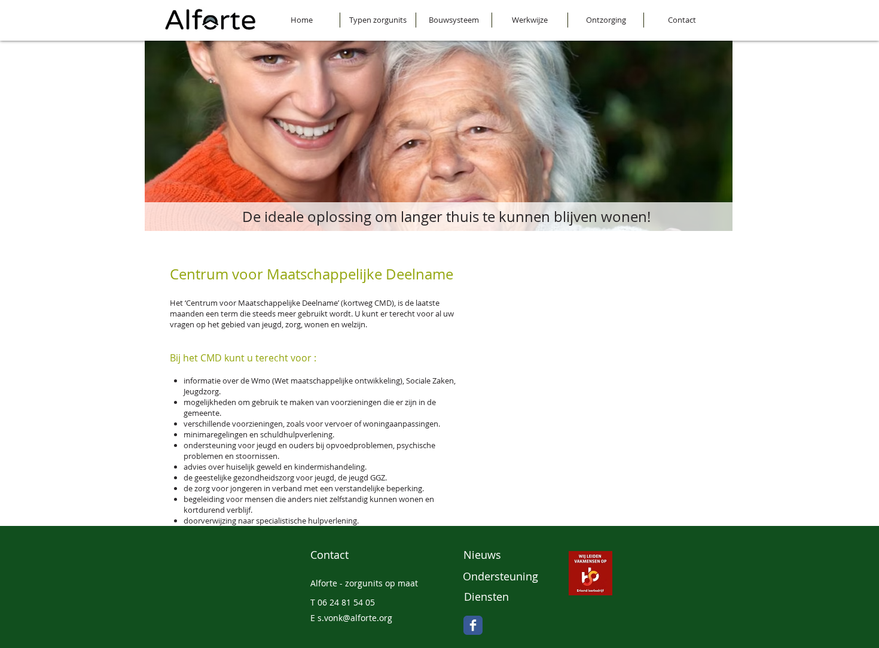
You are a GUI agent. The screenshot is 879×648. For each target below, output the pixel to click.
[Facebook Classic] (473, 625)
